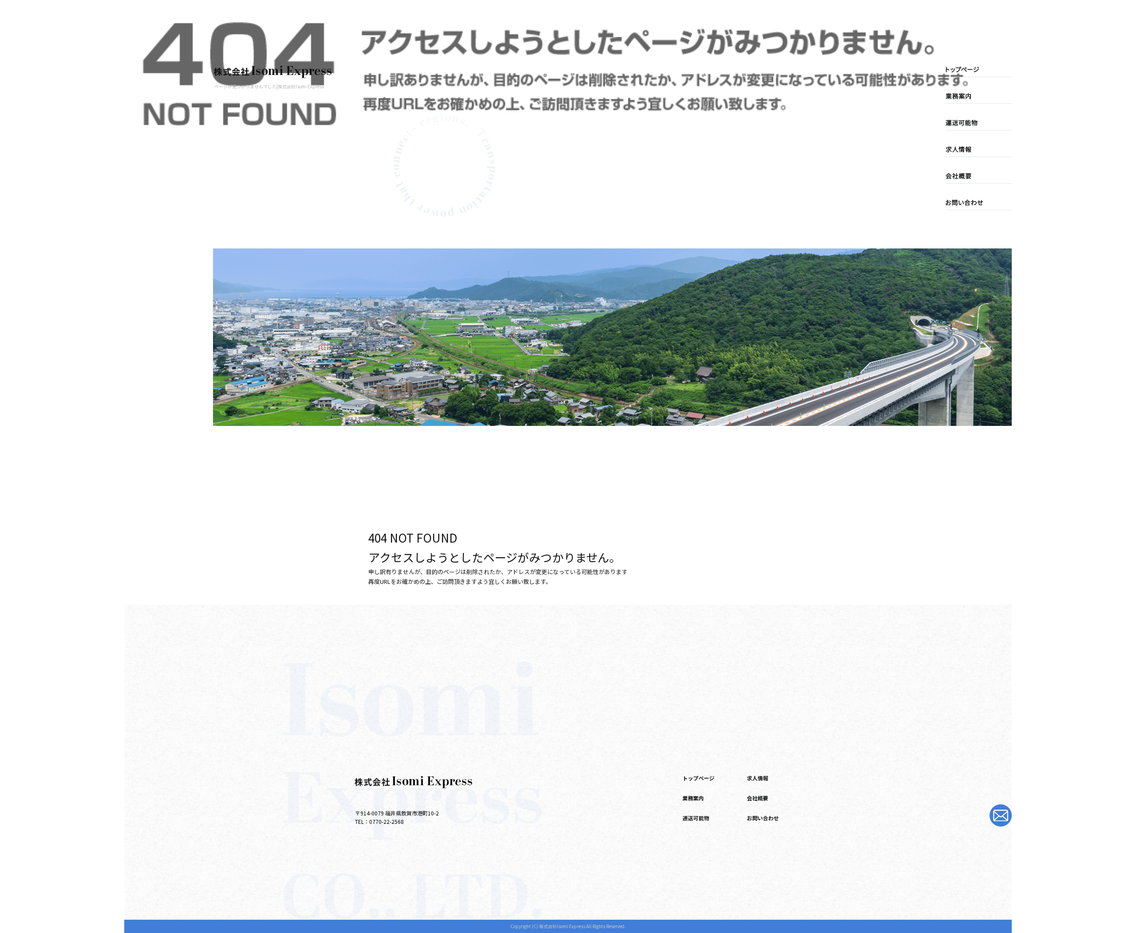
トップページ (969, 69)
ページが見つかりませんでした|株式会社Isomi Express (269, 86)
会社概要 (969, 176)
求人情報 (969, 149)
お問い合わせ (969, 202)
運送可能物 (969, 123)
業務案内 (969, 96)
